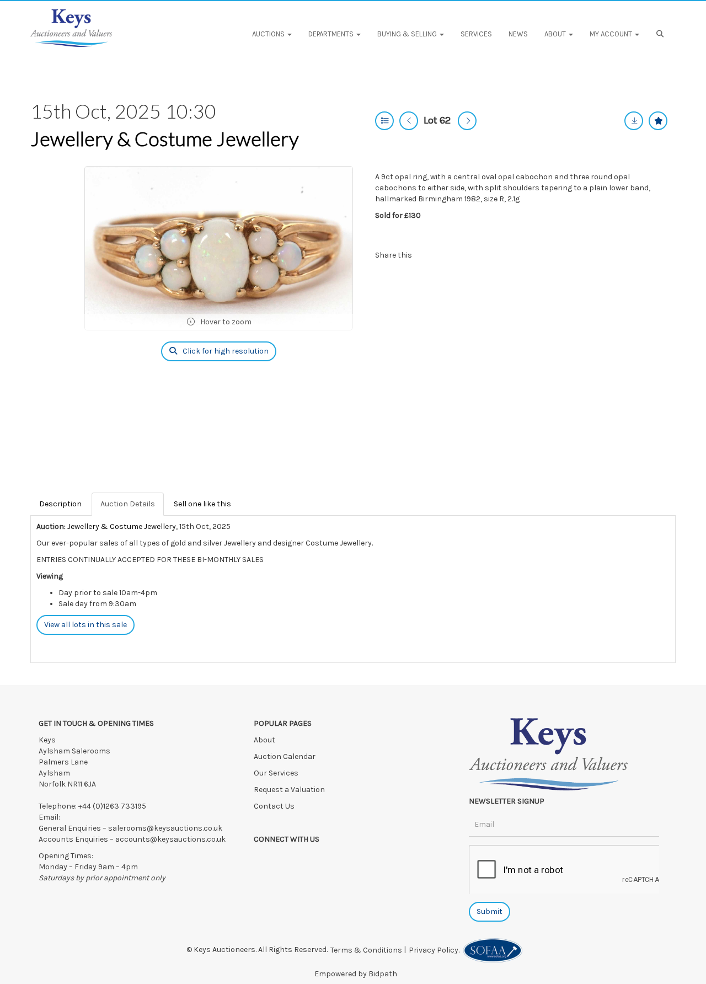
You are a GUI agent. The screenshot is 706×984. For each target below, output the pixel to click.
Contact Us (274, 806)
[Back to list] (384, 120)
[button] (662, 34)
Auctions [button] (269, 34)
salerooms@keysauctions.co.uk (165, 828)
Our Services (276, 773)
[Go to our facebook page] (264, 858)
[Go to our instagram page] (474, 255)
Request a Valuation (289, 789)
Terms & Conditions (366, 950)
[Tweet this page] (452, 255)
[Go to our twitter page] (286, 858)
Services (476, 34)
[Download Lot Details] (633, 120)
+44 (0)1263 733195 (112, 806)
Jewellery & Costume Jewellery (164, 138)
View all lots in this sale (85, 624)
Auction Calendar (285, 756)
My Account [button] (612, 34)
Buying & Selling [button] (407, 34)
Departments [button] (331, 34)
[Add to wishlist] (658, 120)
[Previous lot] (408, 120)
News (518, 34)
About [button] (556, 34)
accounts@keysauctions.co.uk (170, 839)
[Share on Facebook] (429, 255)
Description (60, 504)
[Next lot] (467, 120)
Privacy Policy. (436, 950)
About (264, 740)
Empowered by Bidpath (355, 973)
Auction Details (127, 504)
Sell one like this (202, 504)
